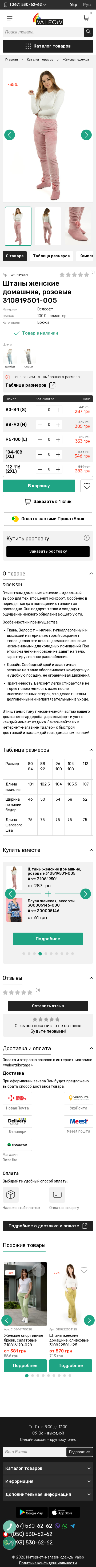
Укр (73, 4)
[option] (18, 226)
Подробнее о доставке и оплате (44, 1225)
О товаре (14, 256)
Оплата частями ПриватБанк (52, 518)
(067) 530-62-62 (31, 1526)
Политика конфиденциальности (48, 1563)
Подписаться (79, 1452)
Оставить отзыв (48, 1006)
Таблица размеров (51, 256)
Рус (87, 4)
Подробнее (48, 938)
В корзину (39, 485)
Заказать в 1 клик (52, 501)
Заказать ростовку (48, 551)
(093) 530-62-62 (32, 1543)
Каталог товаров (52, 46)
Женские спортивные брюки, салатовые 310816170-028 (23, 1340)
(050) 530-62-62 (32, 1534)
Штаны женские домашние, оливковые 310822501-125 (69, 1340)
